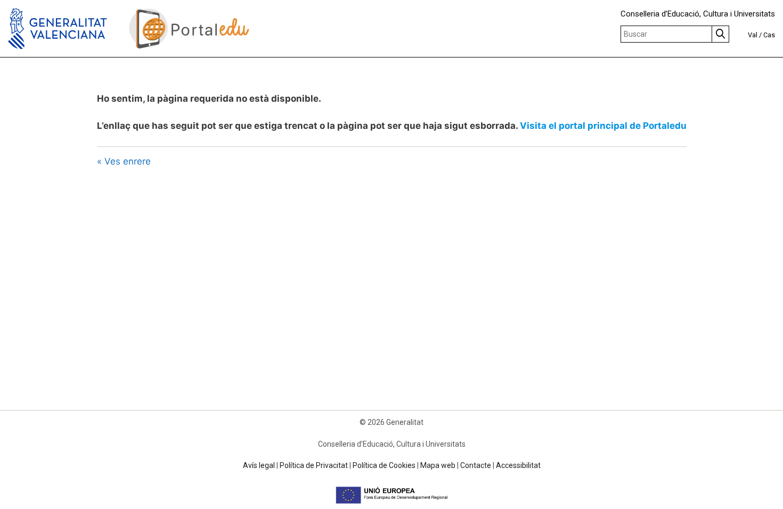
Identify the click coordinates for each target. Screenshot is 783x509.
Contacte (475, 465)
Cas (769, 35)
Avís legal (259, 465)
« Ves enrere (124, 161)
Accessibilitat (518, 465)
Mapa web (437, 465)
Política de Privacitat (314, 465)
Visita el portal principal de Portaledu (603, 125)
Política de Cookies (384, 465)
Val (752, 35)
